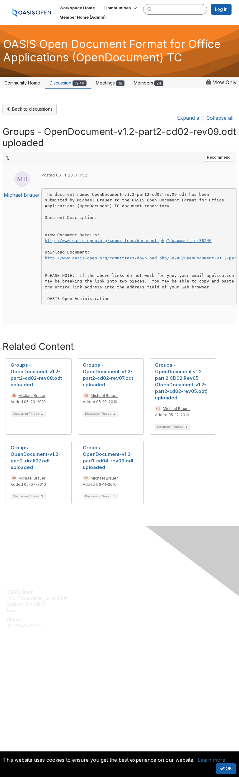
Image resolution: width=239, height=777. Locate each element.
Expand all (189, 118)
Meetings (109, 82)
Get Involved (20, 666)
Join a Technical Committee (35, 685)
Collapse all (219, 118)
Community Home (22, 82)
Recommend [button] (219, 157)
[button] (121, 7)
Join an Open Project (29, 675)
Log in (221, 9)
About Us (16, 741)
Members (147, 82)
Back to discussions (32, 109)
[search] (149, 9)
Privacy (14, 747)
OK (228, 768)
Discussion (66, 82)
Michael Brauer (22, 195)
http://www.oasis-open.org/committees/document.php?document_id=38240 (128, 240)
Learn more (211, 760)
